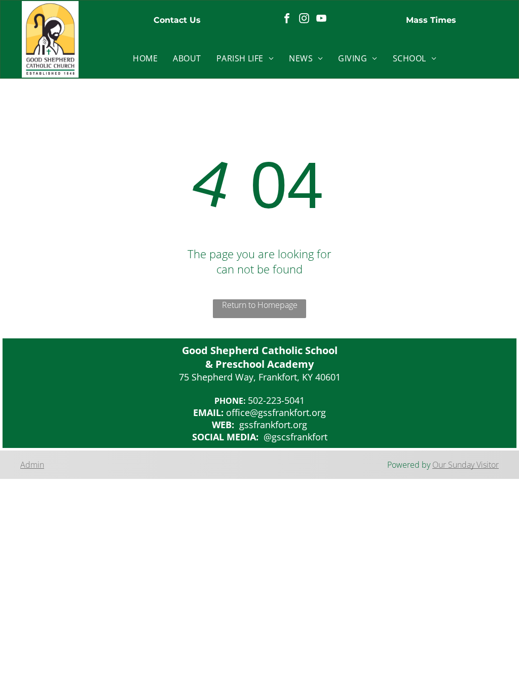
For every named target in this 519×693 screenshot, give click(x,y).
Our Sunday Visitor (465, 464)
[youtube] (321, 19)
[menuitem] (145, 58)
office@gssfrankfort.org (276, 412)
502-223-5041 (276, 400)
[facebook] (286, 19)
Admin (32, 464)
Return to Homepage (260, 304)
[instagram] (304, 19)
